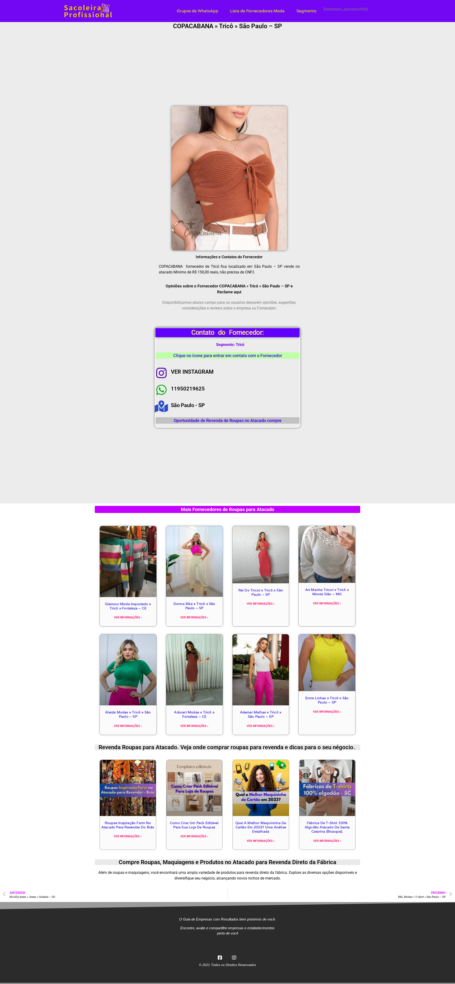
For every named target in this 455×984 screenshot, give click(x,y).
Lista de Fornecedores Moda (257, 11)
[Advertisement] (227, 68)
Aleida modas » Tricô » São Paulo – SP (128, 714)
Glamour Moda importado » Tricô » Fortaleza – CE (128, 606)
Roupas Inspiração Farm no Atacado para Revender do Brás (127, 825)
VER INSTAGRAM (192, 372)
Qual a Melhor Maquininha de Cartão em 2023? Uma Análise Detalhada (260, 827)
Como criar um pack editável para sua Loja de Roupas (194, 825)
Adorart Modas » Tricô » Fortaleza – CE (194, 714)
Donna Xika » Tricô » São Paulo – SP (194, 606)
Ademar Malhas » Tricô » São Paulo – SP (261, 714)
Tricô (240, 344)
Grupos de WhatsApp (197, 11)
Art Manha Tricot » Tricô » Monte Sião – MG (327, 592)
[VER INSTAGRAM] (161, 373)
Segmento (306, 11)
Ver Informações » (128, 617)
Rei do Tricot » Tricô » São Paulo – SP (260, 592)
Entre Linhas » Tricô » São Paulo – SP (327, 700)
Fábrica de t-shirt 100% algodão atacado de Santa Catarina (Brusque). (327, 827)
